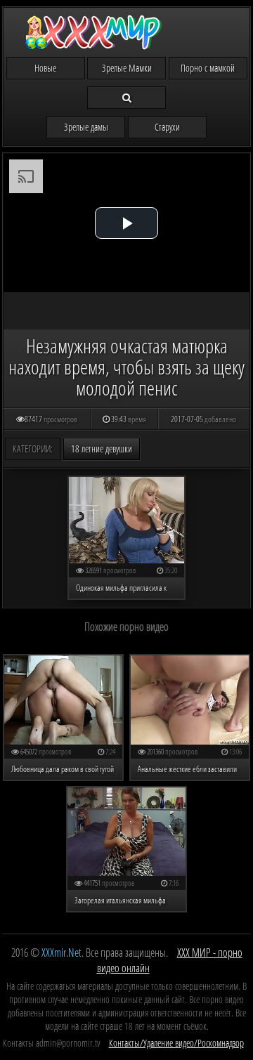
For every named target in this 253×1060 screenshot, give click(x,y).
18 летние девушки (101, 448)
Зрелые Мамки (127, 67)
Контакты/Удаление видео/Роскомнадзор (176, 1042)
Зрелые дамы (86, 126)
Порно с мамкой (208, 67)
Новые (45, 67)
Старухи (167, 126)
